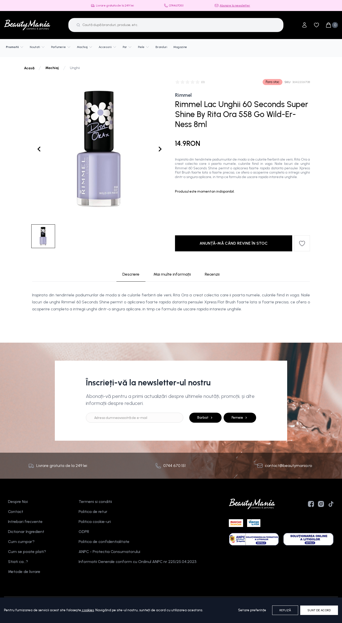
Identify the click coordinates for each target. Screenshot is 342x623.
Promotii (12, 47)
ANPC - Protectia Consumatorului (109, 551)
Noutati (35, 47)
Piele (141, 47)
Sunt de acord (319, 610)
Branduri (161, 47)
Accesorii (105, 47)
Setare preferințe (252, 610)
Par (125, 47)
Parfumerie (58, 47)
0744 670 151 (174, 465)
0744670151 (176, 5)
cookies (88, 610)
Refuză (285, 610)
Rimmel (183, 95)
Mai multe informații (172, 274)
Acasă (29, 68)
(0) (203, 82)
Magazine (180, 47)
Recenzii (212, 274)
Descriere (130, 274)
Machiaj (82, 47)
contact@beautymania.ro (288, 465)
